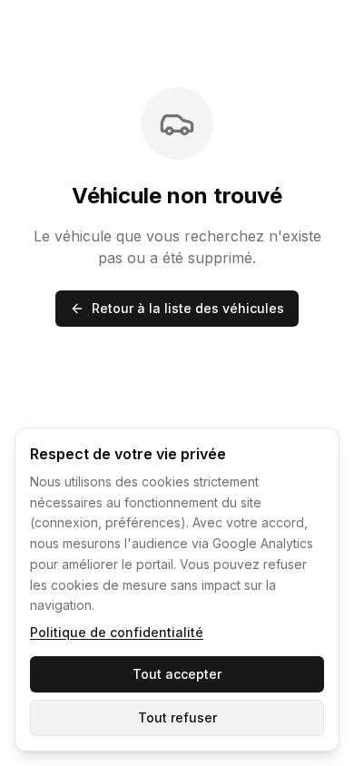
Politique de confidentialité (116, 632)
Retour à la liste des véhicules (188, 308)
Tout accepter (177, 674)
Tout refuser (177, 717)
